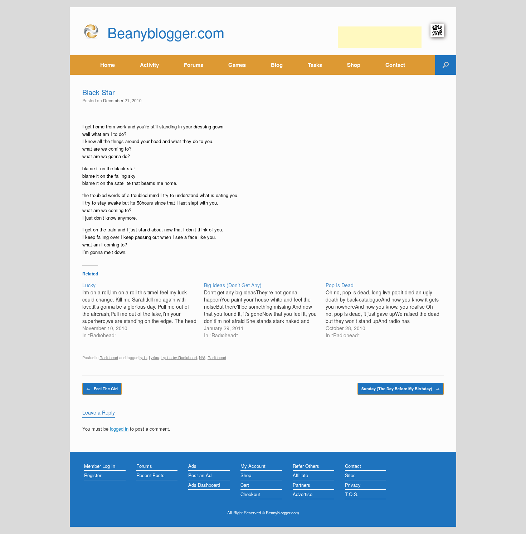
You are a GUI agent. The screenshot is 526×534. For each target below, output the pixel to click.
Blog (277, 65)
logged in (119, 428)
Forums (193, 65)
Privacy (353, 484)
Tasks (315, 65)
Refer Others (306, 465)
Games (237, 65)
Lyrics (154, 357)
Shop (353, 65)
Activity (149, 65)
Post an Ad (199, 475)
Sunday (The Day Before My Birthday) (400, 388)
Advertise (302, 494)
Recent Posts (150, 475)
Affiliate (300, 475)
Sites (350, 475)
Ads (192, 465)
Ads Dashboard (204, 484)
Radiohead (108, 357)
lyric (143, 357)
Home (107, 65)
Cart (244, 484)
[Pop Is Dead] (386, 310)
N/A (202, 357)
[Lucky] (143, 310)
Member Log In (99, 465)
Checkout (250, 494)
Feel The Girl (102, 388)
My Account (253, 465)
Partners (301, 484)
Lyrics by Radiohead (179, 357)
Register (92, 475)
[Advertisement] (380, 37)
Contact (395, 65)
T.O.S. (352, 494)
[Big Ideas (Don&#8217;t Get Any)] (265, 310)
